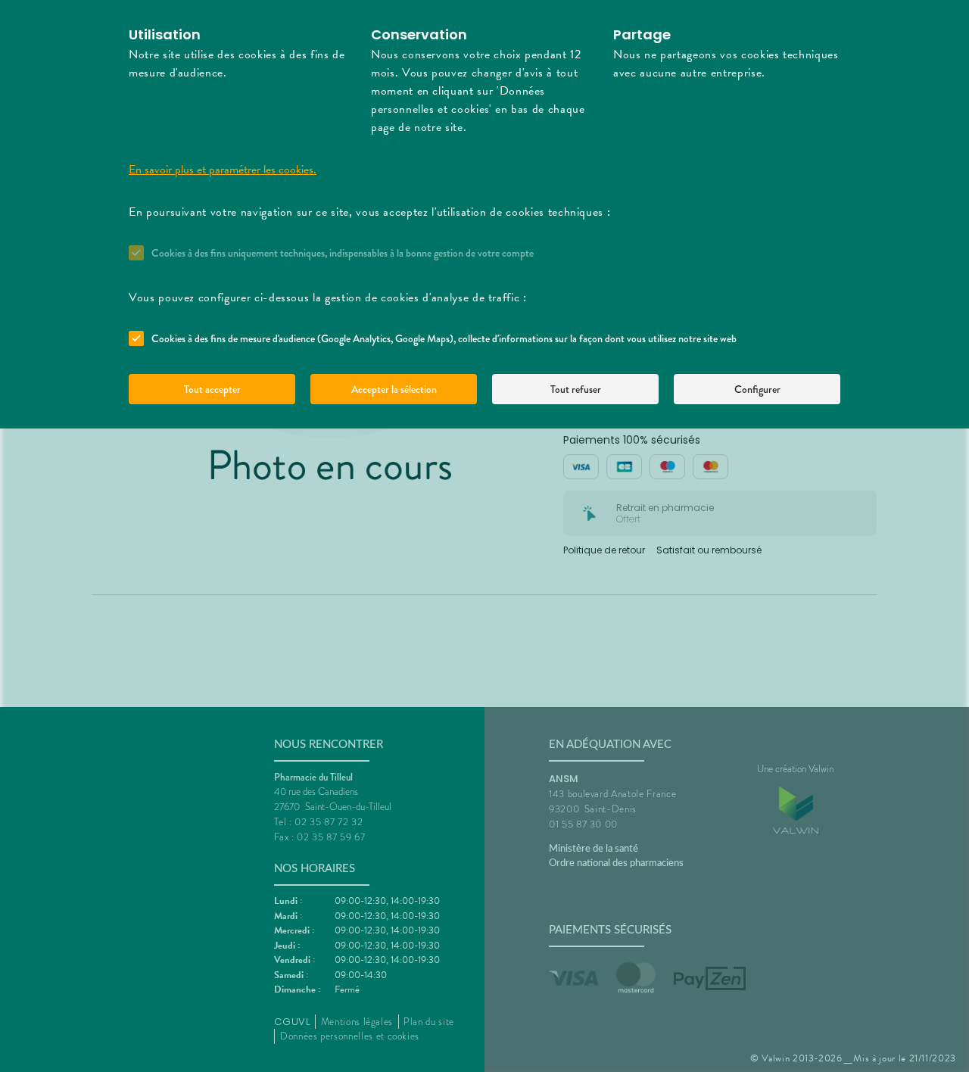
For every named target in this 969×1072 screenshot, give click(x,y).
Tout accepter (212, 389)
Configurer (757, 389)
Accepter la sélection (394, 389)
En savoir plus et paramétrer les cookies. (222, 169)
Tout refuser (575, 389)
